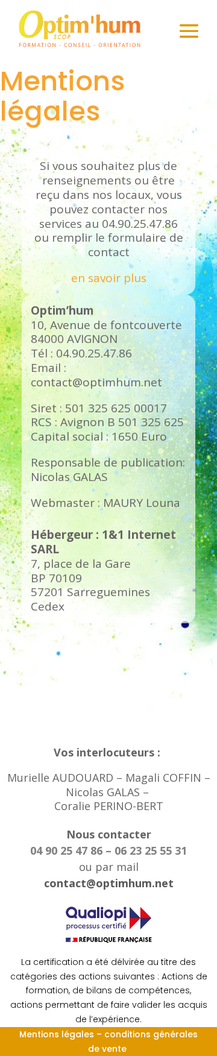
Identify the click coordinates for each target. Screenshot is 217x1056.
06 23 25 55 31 (151, 850)
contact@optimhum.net (109, 883)
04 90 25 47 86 (67, 850)
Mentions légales (56, 1034)
